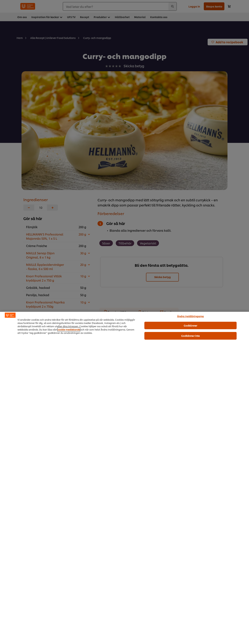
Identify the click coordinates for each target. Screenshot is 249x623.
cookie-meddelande (69, 329)
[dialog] (124, 467)
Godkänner (190, 325)
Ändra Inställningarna (190, 316)
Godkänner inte (190, 335)
